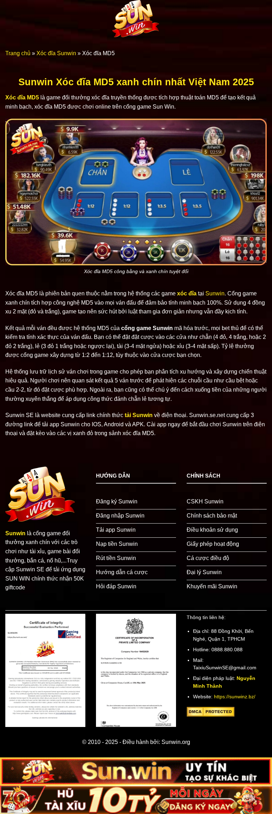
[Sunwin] (136, 19)
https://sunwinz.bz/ (234, 696)
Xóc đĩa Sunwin (56, 53)
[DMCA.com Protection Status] (210, 712)
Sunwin (215, 293)
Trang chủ (17, 53)
